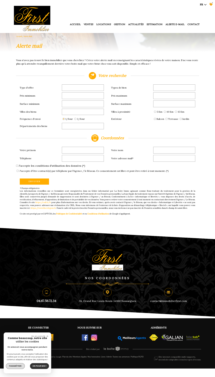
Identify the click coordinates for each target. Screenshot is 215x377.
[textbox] (82, 87)
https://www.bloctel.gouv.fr (43, 208)
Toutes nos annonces (121, 357)
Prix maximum (119, 95)
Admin (109, 357)
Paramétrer (15, 366)
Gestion (119, 24)
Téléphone (25, 158)
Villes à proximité (120, 111)
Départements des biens (33, 126)
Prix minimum (27, 95)
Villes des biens (28, 111)
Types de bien (119, 87)
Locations (103, 24)
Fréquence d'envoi (30, 118)
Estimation (155, 24)
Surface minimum (29, 103)
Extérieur (116, 118)
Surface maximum (121, 103)
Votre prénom (28, 150)
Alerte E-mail (175, 24)
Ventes (88, 24)
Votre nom (117, 150)
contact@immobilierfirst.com (168, 301)
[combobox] (83, 87)
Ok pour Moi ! (39, 366)
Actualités (136, 24)
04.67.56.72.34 (46, 301)
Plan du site (67, 357)
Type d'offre (27, 87)
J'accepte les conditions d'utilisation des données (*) (52, 165)
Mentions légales (80, 357)
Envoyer (34, 181)
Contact (194, 24)
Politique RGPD (137, 357)
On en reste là (38, 336)
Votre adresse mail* (122, 158)
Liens (103, 357)
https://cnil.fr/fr (43, 202)
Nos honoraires (94, 357)
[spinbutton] (83, 95)
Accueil (75, 24)
